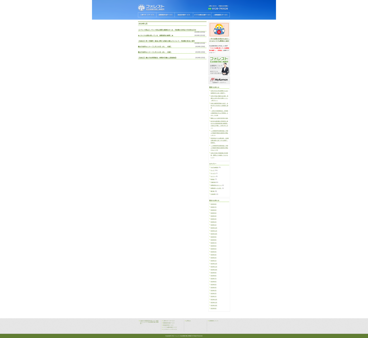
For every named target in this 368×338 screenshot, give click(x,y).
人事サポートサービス (169, 321)
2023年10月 (214, 305)
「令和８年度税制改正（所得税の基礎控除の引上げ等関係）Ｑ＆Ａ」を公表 (219, 113)
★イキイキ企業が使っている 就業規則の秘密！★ (155, 35)
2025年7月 (213, 243)
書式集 (212, 191)
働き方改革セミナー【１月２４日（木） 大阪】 (155, 52)
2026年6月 (213, 210)
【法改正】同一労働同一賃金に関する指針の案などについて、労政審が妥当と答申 (166, 41)
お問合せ (188, 321)
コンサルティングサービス (170, 329)
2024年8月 (213, 275)
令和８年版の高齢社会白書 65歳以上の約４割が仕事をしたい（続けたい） (219, 98)
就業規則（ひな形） (216, 188)
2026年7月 (213, 207)
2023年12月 (214, 299)
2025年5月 (213, 249)
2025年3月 (213, 254)
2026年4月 (213, 216)
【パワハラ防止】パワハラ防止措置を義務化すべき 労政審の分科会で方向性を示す (167, 30)
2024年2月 (213, 293)
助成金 (212, 179)
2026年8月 (213, 204)
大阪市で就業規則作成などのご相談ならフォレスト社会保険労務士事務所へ (149, 322)
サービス (213, 173)
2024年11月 (214, 266)
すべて (212, 170)
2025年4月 (213, 251)
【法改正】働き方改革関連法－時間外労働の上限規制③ (157, 57)
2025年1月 (213, 260)
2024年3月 (213, 290)
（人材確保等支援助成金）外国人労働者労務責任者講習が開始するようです (219, 148)
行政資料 (213, 194)
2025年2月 (213, 257)
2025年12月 (214, 228)
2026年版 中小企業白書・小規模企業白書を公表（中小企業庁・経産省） (220, 140)
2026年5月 (213, 213)
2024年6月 (213, 281)
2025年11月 (214, 231)
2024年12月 (214, 263)
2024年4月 (213, 287)
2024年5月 (213, 284)
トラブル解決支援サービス (170, 327)
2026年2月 (213, 222)
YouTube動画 (214, 167)
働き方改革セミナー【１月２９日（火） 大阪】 (155, 46)
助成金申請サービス (168, 325)
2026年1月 (213, 225)
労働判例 (213, 182)
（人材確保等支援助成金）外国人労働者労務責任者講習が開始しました (219, 133)
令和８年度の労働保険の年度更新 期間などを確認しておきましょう (219, 155)
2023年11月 (214, 302)
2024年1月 (213, 296)
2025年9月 (213, 237)
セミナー (213, 176)
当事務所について (213, 321)
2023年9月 (213, 308)
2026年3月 (213, 219)
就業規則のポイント (216, 185)
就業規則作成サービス (169, 323)
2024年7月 (213, 278)
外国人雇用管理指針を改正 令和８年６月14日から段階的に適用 (219, 106)
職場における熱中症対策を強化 (219, 118)
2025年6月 (213, 246)
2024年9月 (213, 272)
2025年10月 (214, 234)
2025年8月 (213, 240)
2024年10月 (214, 269)
